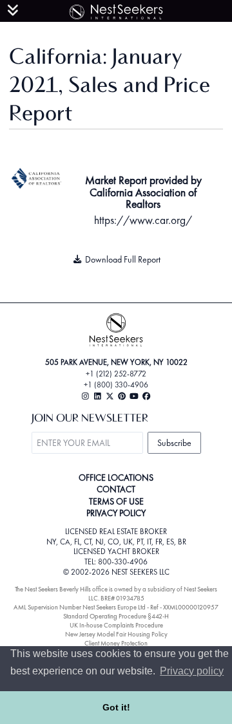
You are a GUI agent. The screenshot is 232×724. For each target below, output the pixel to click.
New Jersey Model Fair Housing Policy (116, 634)
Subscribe (174, 443)
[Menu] (13, 10)
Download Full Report (121, 259)
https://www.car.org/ (143, 220)
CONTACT (116, 489)
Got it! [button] (116, 707)
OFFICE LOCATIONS (116, 477)
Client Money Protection (116, 643)
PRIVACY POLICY (116, 513)
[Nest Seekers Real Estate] (116, 9)
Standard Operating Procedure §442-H (116, 616)
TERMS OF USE (116, 501)
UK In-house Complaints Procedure (116, 625)
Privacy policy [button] (192, 670)
